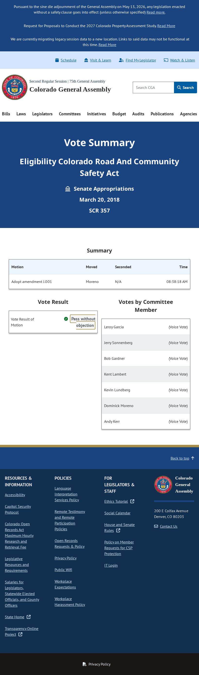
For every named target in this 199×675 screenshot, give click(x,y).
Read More (166, 25)
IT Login (111, 565)
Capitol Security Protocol (18, 509)
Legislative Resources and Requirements (17, 564)
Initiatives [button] (96, 114)
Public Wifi (63, 569)
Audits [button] (138, 114)
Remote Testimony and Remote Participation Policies (70, 520)
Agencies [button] (188, 114)
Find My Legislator (141, 60)
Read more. (156, 12)
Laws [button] (21, 114)
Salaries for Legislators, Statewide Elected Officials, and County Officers (22, 594)
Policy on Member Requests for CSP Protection (119, 548)
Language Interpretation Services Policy (67, 494)
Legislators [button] (42, 114)
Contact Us (168, 526)
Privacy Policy (65, 558)
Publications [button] (162, 114)
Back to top (180, 458)
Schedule (68, 60)
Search (188, 87)
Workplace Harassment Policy (70, 601)
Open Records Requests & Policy (69, 543)
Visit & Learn (100, 60)
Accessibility (15, 494)
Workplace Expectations (65, 584)
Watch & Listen (182, 60)
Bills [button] (6, 114)
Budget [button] (119, 114)
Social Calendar (117, 512)
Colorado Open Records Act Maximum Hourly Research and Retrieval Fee (19, 535)
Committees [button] (70, 114)
